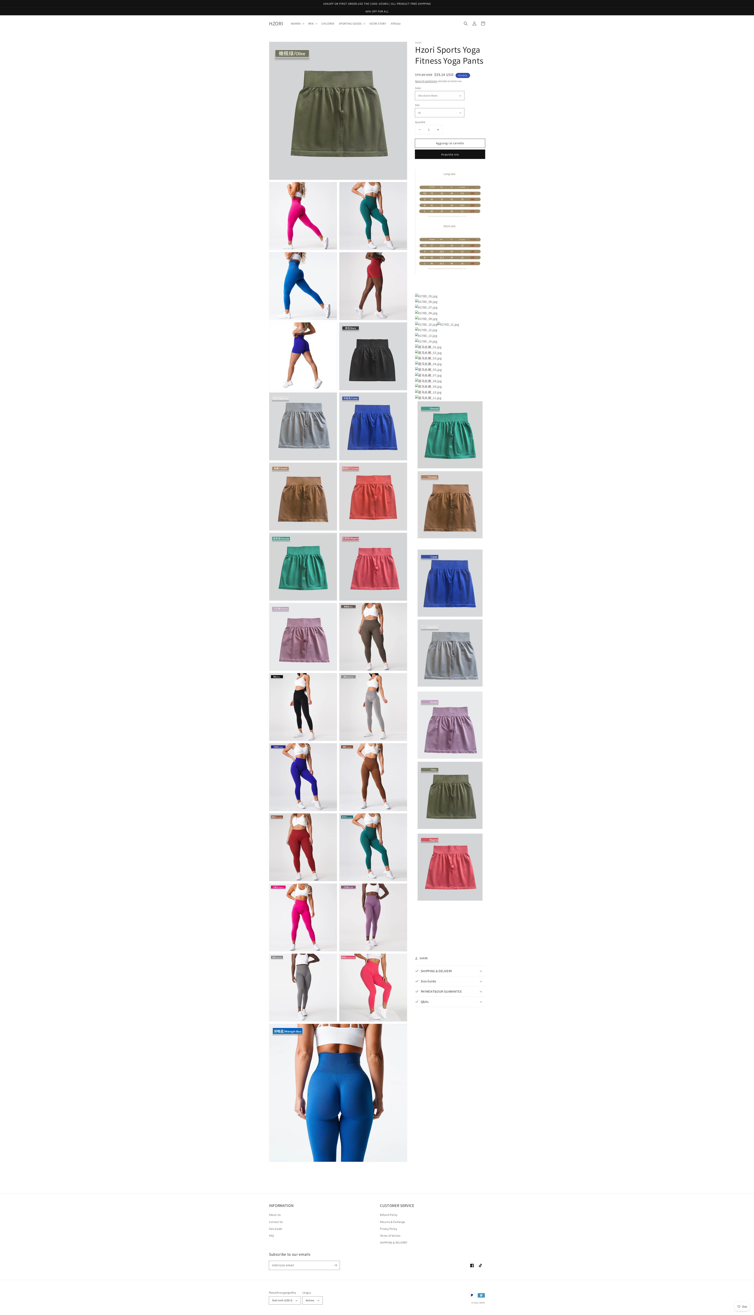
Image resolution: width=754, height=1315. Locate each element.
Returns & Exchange (392, 1222)
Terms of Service (390, 1235)
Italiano (310, 1300)
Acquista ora (450, 154)
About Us (275, 1215)
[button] (465, 23)
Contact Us (276, 1222)
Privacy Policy (388, 1229)
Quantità (420, 122)
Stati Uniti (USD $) (282, 1300)
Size (417, 105)
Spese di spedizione (426, 81)
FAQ (271, 1235)
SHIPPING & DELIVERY (393, 1242)
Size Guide (275, 1229)
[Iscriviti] (335, 1265)
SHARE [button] (424, 958)
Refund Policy (388, 1215)
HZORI (482, 1302)
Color (418, 88)
